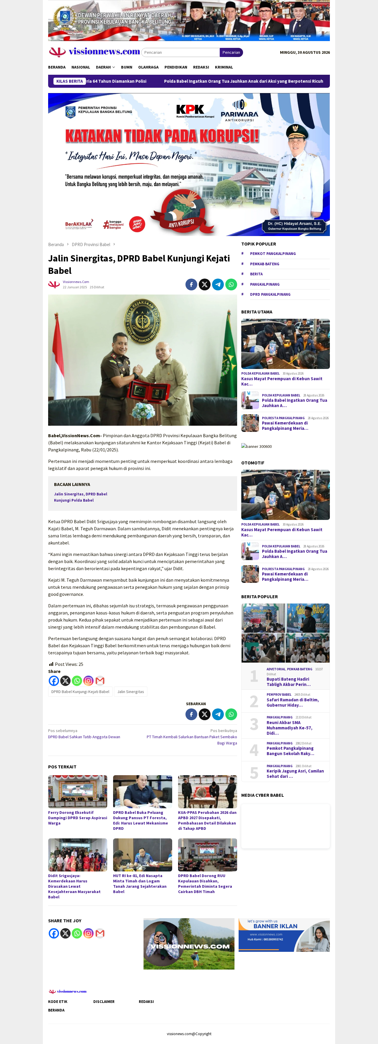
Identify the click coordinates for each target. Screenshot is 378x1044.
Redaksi (146, 1001)
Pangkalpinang (265, 284)
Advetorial (276, 669)
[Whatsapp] (77, 681)
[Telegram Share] (218, 284)
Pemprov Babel (279, 694)
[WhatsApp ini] (231, 284)
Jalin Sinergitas (130, 691)
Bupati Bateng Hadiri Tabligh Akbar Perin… (289, 682)
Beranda (56, 1010)
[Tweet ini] (205, 284)
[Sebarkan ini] (191, 284)
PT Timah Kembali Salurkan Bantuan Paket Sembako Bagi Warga (192, 737)
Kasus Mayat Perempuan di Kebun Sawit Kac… (281, 381)
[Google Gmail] (100, 933)
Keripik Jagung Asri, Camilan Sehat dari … (295, 773)
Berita (256, 273)
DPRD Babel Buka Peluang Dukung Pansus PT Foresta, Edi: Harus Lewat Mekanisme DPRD (140, 820)
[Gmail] (100, 681)
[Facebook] (54, 681)
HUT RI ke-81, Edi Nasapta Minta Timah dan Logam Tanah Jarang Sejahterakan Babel (140, 883)
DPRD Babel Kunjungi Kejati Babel (80, 691)
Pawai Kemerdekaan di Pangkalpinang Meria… (285, 425)
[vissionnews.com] (94, 52)
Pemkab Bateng (264, 263)
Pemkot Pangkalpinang (273, 253)
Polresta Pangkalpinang (283, 418)
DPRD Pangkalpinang (270, 294)
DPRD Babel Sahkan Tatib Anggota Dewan (84, 733)
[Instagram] (88, 681)
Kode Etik (57, 1001)
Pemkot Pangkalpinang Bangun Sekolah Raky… (290, 751)
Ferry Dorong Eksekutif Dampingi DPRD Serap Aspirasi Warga (77, 818)
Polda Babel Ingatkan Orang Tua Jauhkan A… (294, 403)
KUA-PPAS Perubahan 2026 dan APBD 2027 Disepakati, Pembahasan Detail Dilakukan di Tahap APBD (207, 820)
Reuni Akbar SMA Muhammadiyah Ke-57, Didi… (289, 728)
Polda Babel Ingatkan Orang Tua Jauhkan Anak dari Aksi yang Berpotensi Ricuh (194, 81)
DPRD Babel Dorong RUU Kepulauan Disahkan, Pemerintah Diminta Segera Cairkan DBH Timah (205, 883)
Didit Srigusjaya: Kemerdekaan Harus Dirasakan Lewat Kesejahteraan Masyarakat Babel (74, 886)
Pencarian (231, 52)
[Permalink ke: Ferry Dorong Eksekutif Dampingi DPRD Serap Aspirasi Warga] (77, 791)
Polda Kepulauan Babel (260, 373)
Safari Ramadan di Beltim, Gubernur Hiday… (293, 702)
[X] (65, 681)
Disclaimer (104, 1001)
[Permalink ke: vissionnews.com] (54, 284)
